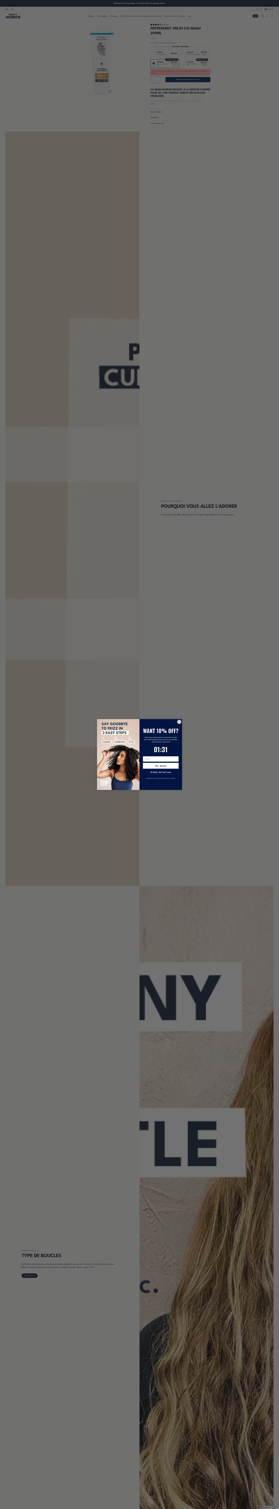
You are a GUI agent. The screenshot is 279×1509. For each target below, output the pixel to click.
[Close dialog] (179, 722)
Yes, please (161, 765)
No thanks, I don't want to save (161, 772)
